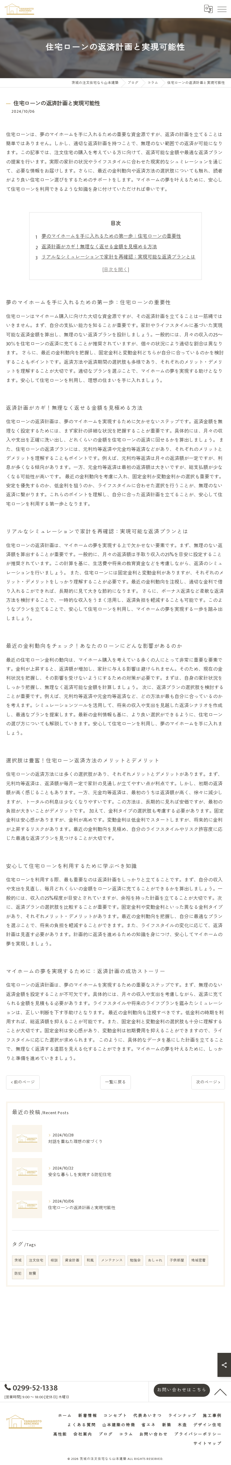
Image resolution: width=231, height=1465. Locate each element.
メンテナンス (112, 1260)
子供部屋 (177, 1260)
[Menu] (222, 9)
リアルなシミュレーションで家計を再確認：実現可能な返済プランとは (119, 257)
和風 (90, 1260)
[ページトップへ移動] (220, 1392)
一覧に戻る (115, 1082)
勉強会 (135, 1260)
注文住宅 (36, 1260)
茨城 (18, 1260)
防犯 (18, 1274)
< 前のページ (23, 1082)
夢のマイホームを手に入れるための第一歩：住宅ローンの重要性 (111, 236)
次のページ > (208, 1082)
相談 (54, 1260)
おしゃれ (155, 1260)
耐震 (32, 1274)
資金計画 (72, 1260)
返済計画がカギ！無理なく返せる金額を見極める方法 (99, 247)
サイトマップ (207, 1444)
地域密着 (198, 1260)
